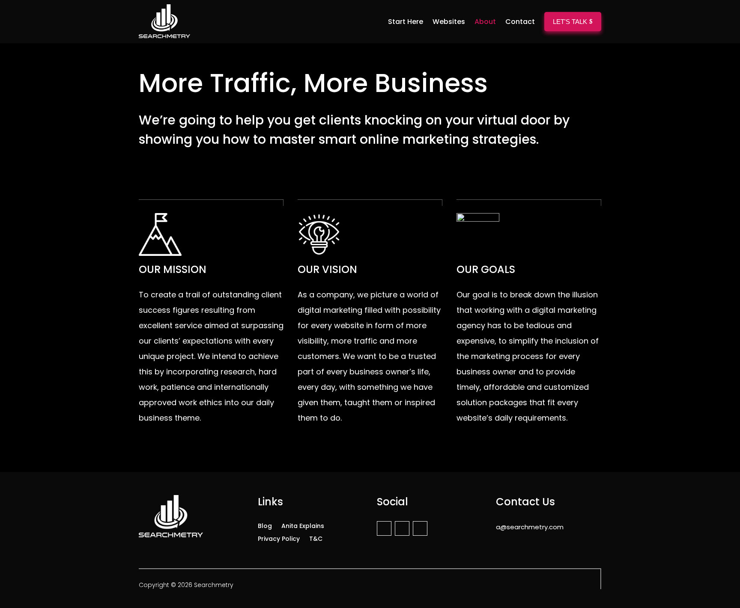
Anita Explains (302, 525)
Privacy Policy (279, 538)
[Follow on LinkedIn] (420, 528)
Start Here (405, 22)
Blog (265, 525)
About (485, 22)
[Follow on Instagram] (402, 528)
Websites (449, 22)
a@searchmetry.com (530, 526)
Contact (520, 22)
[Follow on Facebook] (384, 528)
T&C (315, 538)
